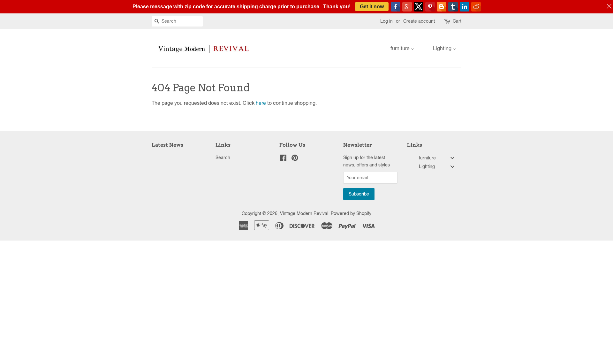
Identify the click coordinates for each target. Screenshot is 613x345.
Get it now (372, 6)
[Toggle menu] (452, 157)
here (261, 103)
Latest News (167, 145)
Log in (386, 21)
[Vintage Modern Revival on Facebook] (283, 159)
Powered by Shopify (351, 213)
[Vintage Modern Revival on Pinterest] (294, 159)
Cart (457, 21)
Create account (419, 21)
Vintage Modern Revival (304, 213)
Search (223, 157)
